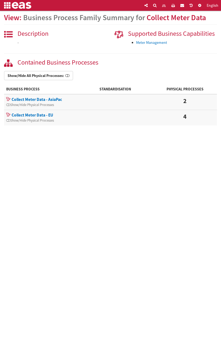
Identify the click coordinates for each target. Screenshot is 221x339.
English (212, 5)
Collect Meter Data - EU (32, 115)
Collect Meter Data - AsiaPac (37, 99)
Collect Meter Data (176, 17)
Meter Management (151, 42)
